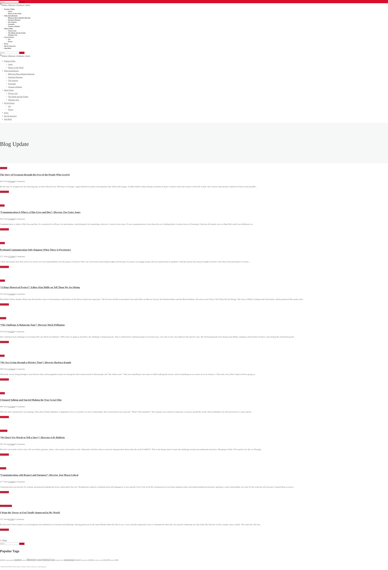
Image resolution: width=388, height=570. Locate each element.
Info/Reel (7, 48)
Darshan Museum (14, 20)
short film (106, 560)
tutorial (112, 560)
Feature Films (9, 9)
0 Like (11, 331)
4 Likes (12, 181)
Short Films (8, 28)
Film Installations (11, 15)
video (116, 560)
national (78, 560)
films (62, 560)
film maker (57, 560)
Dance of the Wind (15, 67)
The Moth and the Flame (17, 33)
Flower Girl (12, 30)
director (31, 559)
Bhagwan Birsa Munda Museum (19, 18)
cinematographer (9, 560)
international (69, 559)
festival (46, 559)
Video (2, 243)
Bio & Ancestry (10, 116)
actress (2, 560)
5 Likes (12, 219)
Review (3, 468)
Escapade (12, 83)
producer (97, 560)
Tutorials (3, 431)
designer (24, 560)
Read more (4, 192)
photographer (84, 560)
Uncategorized (6, 506)
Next (5, 540)
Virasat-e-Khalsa (15, 87)
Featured (3, 168)
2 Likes (12, 256)
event (39, 559)
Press (6, 113)
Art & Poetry (9, 37)
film (53, 559)
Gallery (3, 318)
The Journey (12, 22)
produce (91, 560)
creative (18, 559)
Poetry (10, 109)
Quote (2, 281)
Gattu (10, 64)
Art (9, 106)
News (2, 205)
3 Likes (12, 369)
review (101, 560)
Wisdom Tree (13, 100)
